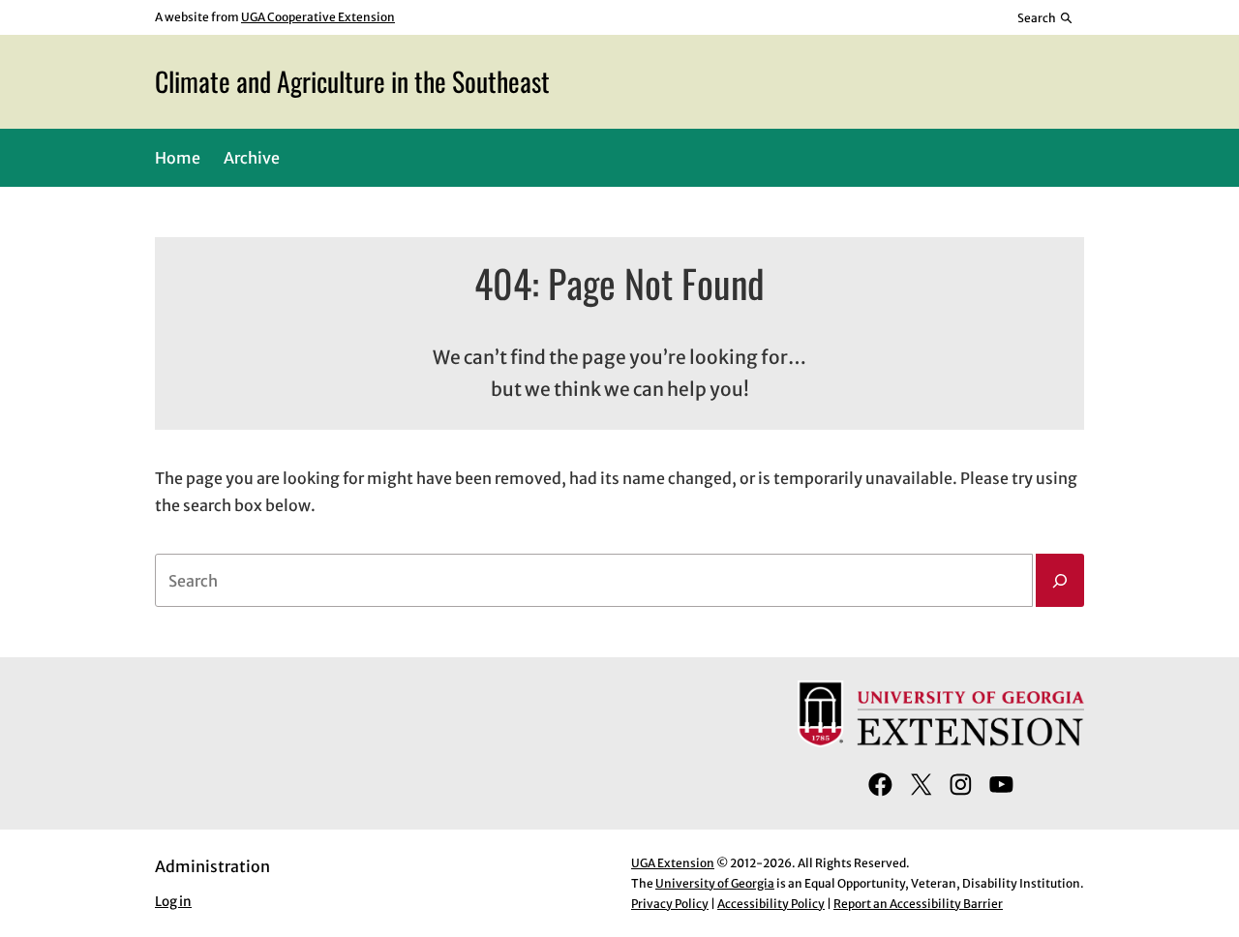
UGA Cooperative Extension (318, 17)
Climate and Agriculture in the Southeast (352, 81)
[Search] (1060, 581)
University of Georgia (714, 883)
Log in (173, 901)
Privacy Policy (670, 903)
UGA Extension (672, 863)
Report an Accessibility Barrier (918, 903)
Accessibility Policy (771, 903)
